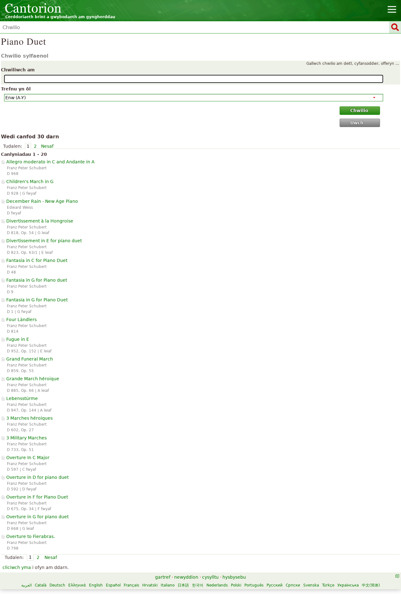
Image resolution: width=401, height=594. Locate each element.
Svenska (311, 585)
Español (113, 585)
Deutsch (57, 585)
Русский (275, 585)
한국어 (197, 585)
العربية (26, 585)
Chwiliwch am (18, 69)
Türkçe (328, 585)
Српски (293, 585)
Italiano (167, 585)
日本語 (183, 585)
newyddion (186, 577)
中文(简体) (371, 585)
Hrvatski (150, 585)
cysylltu (210, 577)
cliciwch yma (17, 567)
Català (40, 585)
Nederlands (217, 585)
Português (253, 585)
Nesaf (47, 146)
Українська (348, 585)
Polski (236, 585)
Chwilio (359, 110)
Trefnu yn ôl (16, 88)
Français (131, 585)
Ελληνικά (77, 585)
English (96, 585)
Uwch (356, 122)
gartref (162, 577)
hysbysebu (234, 577)
